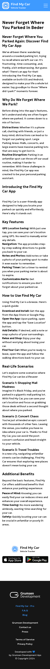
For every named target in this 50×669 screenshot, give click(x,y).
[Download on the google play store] (36, 559)
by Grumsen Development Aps (25, 655)
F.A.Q (25, 610)
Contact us (25, 627)
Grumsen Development (25, 622)
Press (25, 631)
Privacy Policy (25, 644)
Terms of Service (25, 639)
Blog (25, 615)
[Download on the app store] (12, 559)
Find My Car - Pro (25, 606)
